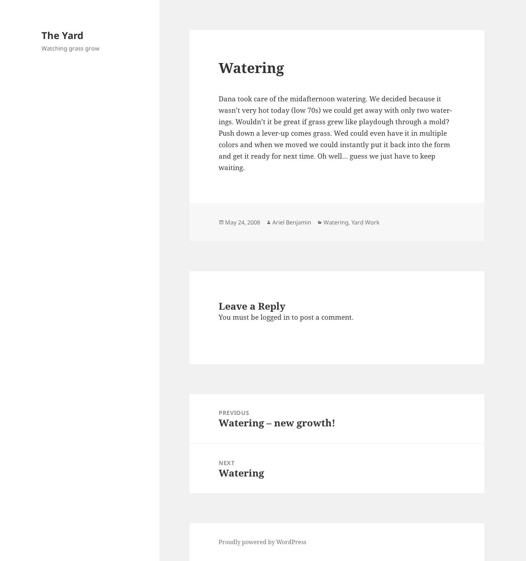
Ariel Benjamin (291, 222)
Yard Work (365, 222)
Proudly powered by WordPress (262, 542)
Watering (336, 222)
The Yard (62, 35)
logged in (275, 317)
